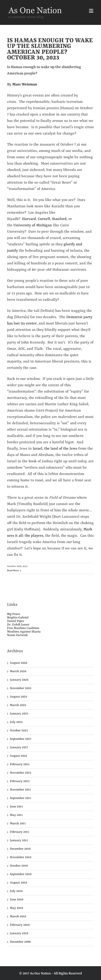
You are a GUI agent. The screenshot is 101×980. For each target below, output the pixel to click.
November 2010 (20, 857)
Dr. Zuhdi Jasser (18, 624)
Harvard (29, 219)
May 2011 (16, 815)
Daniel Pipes (15, 621)
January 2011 (19, 840)
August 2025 (18, 696)
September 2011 (20, 798)
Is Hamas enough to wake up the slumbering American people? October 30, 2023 (50, 49)
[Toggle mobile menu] (91, 10)
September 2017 (20, 739)
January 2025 (19, 713)
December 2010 (20, 849)
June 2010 (16, 899)
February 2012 (20, 781)
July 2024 (16, 722)
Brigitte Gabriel (17, 617)
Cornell (44, 219)
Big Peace (13, 614)
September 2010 (20, 874)
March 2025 (18, 705)
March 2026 (18, 671)
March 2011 (18, 823)
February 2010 (20, 925)
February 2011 (19, 832)
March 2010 (18, 916)
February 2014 (20, 764)
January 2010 (19, 933)
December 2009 (20, 942)
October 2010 (19, 866)
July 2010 (16, 891)
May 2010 (16, 908)
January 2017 (19, 747)
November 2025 (20, 688)
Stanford (59, 219)
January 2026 (19, 680)
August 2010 (18, 882)
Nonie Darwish (17, 635)
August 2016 (18, 756)
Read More (13, 570)
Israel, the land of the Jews (55, 449)
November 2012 (20, 773)
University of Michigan (32, 225)
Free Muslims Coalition (23, 628)
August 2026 (18, 663)
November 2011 (20, 789)
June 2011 (16, 806)
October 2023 (19, 730)
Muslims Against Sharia (24, 631)
